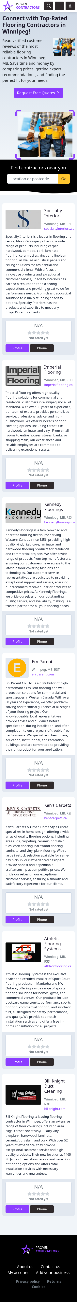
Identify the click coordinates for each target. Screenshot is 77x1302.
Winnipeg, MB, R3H (58, 380)
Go (64, 178)
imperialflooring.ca (58, 385)
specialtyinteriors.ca (59, 228)
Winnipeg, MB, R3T (46, 669)
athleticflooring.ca (57, 966)
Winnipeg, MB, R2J (57, 813)
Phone (42, 348)
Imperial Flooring (52, 369)
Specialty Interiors (53, 213)
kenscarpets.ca (55, 818)
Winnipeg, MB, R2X (58, 517)
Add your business (53, 1272)
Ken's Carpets (57, 805)
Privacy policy (28, 1281)
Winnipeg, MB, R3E (58, 224)
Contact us (50, 1266)
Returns (54, 1281)
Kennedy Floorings (53, 506)
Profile (17, 348)
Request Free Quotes (36, 92)
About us (25, 1266)
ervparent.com (43, 674)
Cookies (38, 1286)
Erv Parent (42, 661)
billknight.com (55, 1109)
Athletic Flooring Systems (52, 944)
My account (18, 1272)
